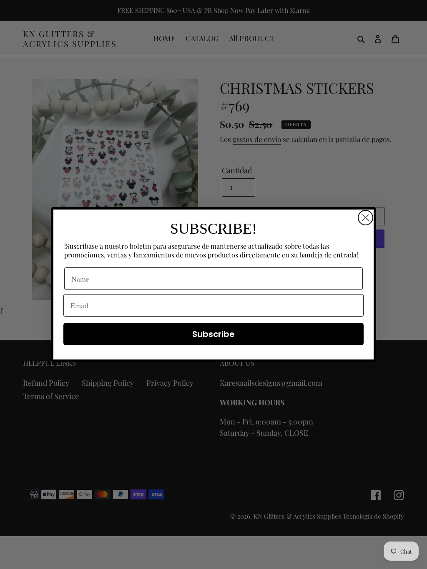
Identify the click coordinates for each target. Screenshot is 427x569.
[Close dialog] (365, 217)
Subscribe (213, 334)
